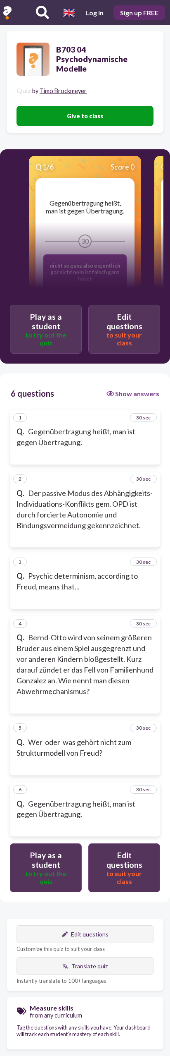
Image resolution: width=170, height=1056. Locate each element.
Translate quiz (89, 966)
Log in (94, 13)
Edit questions (90, 934)
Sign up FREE (139, 13)
